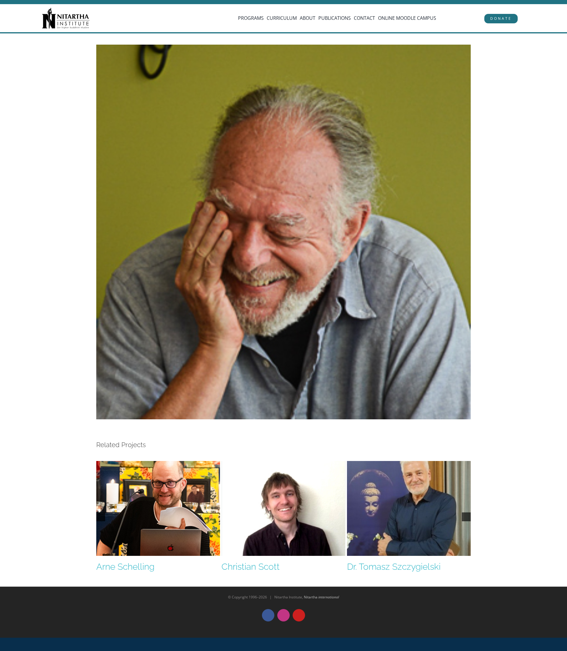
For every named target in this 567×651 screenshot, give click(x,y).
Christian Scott (250, 566)
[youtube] (40, 2)
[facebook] (23, 2)
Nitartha (321, 597)
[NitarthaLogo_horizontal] (66, 9)
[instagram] (32, 2)
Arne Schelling (125, 566)
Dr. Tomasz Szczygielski (394, 566)
